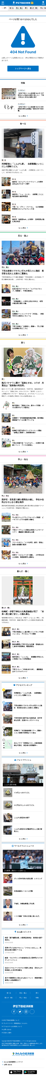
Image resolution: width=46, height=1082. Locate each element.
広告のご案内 (7, 1032)
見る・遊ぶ (19, 8)
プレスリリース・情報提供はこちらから (15, 1023)
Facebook (14, 1011)
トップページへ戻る (23, 68)
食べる (12, 8)
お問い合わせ (7, 1029)
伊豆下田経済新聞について (11, 1020)
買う (26, 8)
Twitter (20, 1011)
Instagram (26, 1011)
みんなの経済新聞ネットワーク (23, 1054)
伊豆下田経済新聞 (21, 2)
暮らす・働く (34, 8)
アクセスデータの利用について (12, 1026)
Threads (32, 1011)
